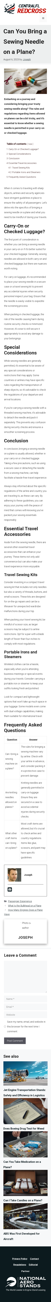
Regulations (19, 1264)
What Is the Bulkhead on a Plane (24, 905)
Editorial (33, 1264)
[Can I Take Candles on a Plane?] (25, 1184)
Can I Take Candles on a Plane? (22, 1200)
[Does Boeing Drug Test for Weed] (25, 1112)
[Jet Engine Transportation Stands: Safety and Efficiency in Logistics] (25, 1074)
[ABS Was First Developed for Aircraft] (25, 1217)
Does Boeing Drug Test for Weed (23, 1128)
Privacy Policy (19, 1258)
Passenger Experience (20, 901)
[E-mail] (10, 890)
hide (30, 144)
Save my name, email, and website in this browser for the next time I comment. (26, 1026)
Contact (34, 1258)
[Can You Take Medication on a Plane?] (25, 1145)
